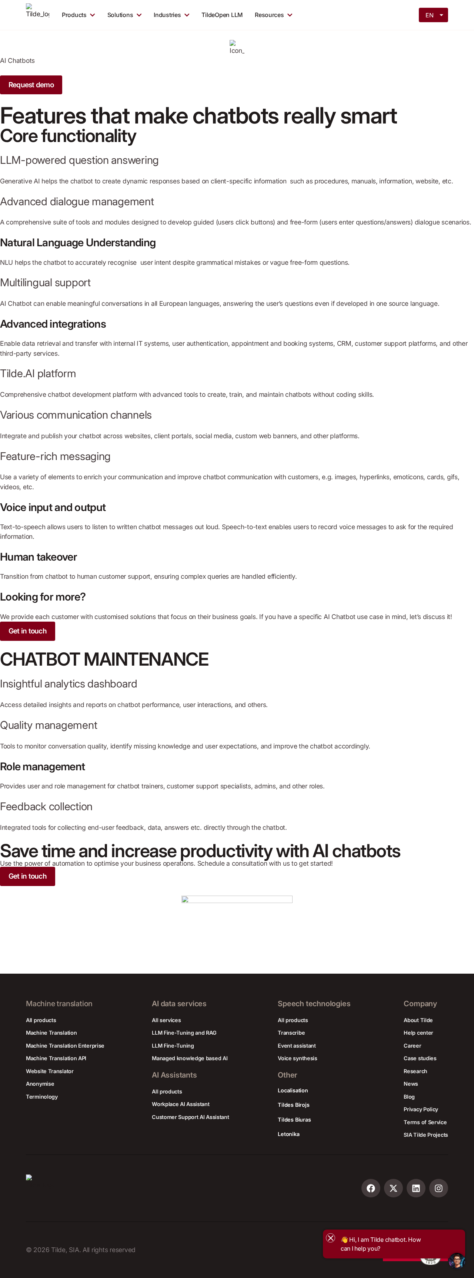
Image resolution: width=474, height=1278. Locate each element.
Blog (409, 1096)
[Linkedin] (416, 1188)
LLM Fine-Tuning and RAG (184, 1033)
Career (412, 1045)
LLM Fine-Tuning (173, 1045)
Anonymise (40, 1084)
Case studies (420, 1058)
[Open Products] (92, 14)
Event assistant (297, 1045)
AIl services (166, 1020)
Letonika (288, 1134)
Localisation (293, 1090)
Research (415, 1071)
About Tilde (418, 1020)
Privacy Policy (421, 1109)
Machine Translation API (56, 1058)
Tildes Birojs (293, 1105)
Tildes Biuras (294, 1119)
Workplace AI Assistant (180, 1104)
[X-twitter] (393, 1188)
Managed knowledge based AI (189, 1058)
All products (41, 1020)
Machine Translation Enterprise (65, 1045)
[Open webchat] (457, 1261)
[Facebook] (370, 1188)
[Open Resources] (290, 14)
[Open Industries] (187, 14)
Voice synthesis (297, 1058)
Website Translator (50, 1071)
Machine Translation (51, 1033)
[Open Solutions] (139, 14)
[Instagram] (438, 1188)
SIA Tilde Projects (426, 1135)
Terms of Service (425, 1122)
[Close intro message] (330, 1237)
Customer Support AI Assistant (190, 1117)
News (411, 1084)
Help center (418, 1033)
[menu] (434, 14)
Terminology (42, 1096)
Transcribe (291, 1033)
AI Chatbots (17, 60)
